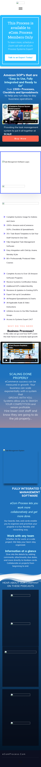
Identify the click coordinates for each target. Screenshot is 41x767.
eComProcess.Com (14, 754)
